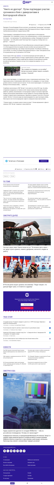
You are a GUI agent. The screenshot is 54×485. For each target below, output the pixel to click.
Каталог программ (7, 462)
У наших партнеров (7, 475)
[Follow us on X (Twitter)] (7, 451)
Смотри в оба (9, 371)
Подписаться (44, 160)
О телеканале (6, 459)
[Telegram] (27, 483)
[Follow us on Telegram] (17, 451)
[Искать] (42, 483)
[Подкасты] (24, 451)
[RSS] (20, 451)
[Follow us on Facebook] (4, 451)
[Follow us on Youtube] (11, 451)
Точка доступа (6, 473)
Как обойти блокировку (8, 465)
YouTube (30, 475)
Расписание (30, 478)
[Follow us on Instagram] (14, 451)
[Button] (32, 25)
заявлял (19, 56)
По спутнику (6, 478)
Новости (5, 6)
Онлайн (29, 473)
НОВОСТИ (7, 347)
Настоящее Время (7, 18)
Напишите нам (31, 462)
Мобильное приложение (33, 459)
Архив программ (31, 465)
